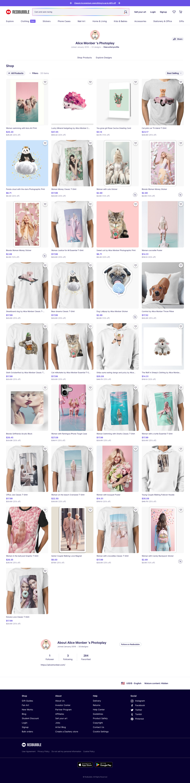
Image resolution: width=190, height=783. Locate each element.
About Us (59, 700)
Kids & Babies (120, 21)
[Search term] (125, 11)
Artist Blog (60, 727)
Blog (24, 714)
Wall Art (81, 21)
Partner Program (63, 709)
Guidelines (98, 714)
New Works (27, 709)
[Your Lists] (174, 12)
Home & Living (100, 21)
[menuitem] (10, 21)
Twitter (138, 710)
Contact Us (98, 727)
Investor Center (62, 705)
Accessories (140, 21)
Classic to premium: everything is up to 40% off (95, 3)
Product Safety (100, 718)
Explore (10, 21)
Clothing (28, 21)
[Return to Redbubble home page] (17, 12)
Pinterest (139, 718)
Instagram (140, 700)
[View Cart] (181, 12)
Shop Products (84, 57)
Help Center (99, 709)
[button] (95, 3)
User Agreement (29, 751)
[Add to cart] (135, 195)
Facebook (140, 705)
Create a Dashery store (66, 731)
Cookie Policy (89, 751)
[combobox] (80, 12)
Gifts (181, 21)
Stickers (47, 21)
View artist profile (111, 47)
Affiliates (59, 714)
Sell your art (61, 718)
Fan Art (25, 705)
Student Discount (30, 718)
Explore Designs (104, 57)
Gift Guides (27, 700)
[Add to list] (45, 82)
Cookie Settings (101, 731)
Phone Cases (64, 21)
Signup (25, 727)
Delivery (97, 700)
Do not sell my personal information (66, 751)
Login (24, 722)
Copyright (98, 722)
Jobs (57, 722)
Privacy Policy (44, 751)
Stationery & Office (162, 21)
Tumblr (138, 714)
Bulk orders (27, 731)
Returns (96, 705)
